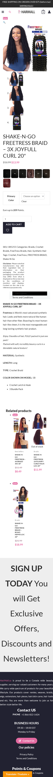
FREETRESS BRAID (37, 255)
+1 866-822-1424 (30, 715)
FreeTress (22, 255)
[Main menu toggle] (3, 12)
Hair (30, 251)
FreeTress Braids (18, 251)
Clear (24, 201)
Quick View (20, 446)
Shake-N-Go (9, 259)
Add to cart (14, 224)
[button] (10, 11)
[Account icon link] (49, 11)
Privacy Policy (26, 754)
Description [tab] (21, 293)
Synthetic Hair (40, 251)
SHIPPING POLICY (26, 6)
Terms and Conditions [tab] (22, 297)
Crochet (12, 255)
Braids (31, 247)
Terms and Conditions (26, 758)
